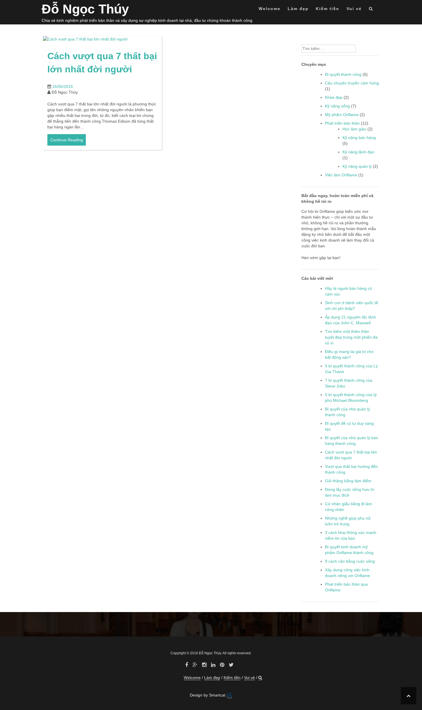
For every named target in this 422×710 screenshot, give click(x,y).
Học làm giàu (354, 129)
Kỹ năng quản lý (357, 166)
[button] (371, 9)
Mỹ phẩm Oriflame (342, 114)
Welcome (269, 8)
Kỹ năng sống (337, 106)
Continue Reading (66, 140)
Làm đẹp (298, 8)
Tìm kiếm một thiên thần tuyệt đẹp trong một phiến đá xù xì (351, 337)
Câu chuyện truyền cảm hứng (352, 83)
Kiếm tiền (327, 8)
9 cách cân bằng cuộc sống (350, 561)
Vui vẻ (354, 8)
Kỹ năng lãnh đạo (358, 152)
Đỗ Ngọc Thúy (85, 9)
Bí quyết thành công (343, 74)
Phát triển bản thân (342, 123)
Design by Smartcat (208, 695)
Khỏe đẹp (333, 97)
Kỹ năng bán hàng (359, 137)
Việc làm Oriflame (341, 175)
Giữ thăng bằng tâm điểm (348, 481)
